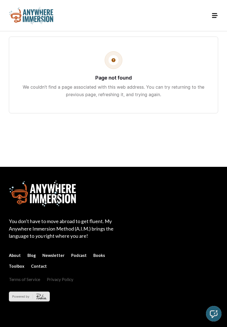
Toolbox (16, 266)
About (15, 255)
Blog (31, 255)
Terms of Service (24, 279)
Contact (39, 266)
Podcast (79, 255)
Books (99, 255)
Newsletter (53, 255)
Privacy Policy (60, 279)
